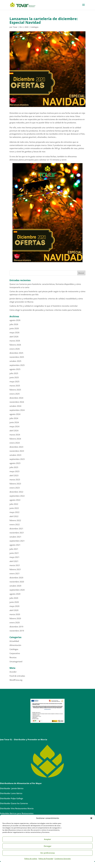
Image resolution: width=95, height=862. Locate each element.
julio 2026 (14, 324)
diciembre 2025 (16, 353)
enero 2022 (15, 524)
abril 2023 (14, 475)
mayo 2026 (14, 332)
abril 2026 (14, 336)
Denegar (47, 846)
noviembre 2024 (17, 402)
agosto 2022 (15, 500)
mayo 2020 (14, 606)
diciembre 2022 (16, 492)
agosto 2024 (15, 414)
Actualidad (14, 641)
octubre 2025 (15, 361)
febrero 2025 (15, 389)
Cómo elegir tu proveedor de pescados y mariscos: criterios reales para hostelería (45, 310)
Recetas (13, 657)
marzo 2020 (15, 614)
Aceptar (47, 839)
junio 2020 (14, 602)
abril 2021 (14, 561)
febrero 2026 (15, 344)
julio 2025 (14, 373)
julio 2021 (14, 549)
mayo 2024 (14, 426)
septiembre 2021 (17, 541)
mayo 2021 (14, 557)
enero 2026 (15, 349)
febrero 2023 (15, 483)
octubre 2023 (15, 455)
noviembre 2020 (17, 581)
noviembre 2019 (17, 630)
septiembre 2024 (17, 410)
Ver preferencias (47, 853)
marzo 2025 (15, 385)
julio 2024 (14, 418)
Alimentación (15, 645)
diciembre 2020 (16, 577)
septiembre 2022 (17, 496)
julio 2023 (14, 467)
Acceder (13, 672)
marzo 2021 (15, 565)
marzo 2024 (15, 434)
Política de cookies (30, 859)
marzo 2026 (15, 340)
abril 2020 (14, 610)
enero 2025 (15, 394)
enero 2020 (15, 622)
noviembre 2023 (17, 451)
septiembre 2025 (17, 365)
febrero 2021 (15, 569)
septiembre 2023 (17, 459)
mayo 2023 (14, 471)
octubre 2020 (15, 585)
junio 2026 (14, 328)
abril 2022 (14, 516)
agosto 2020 (15, 594)
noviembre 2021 (17, 532)
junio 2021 (14, 553)
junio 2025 (14, 377)
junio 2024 (14, 422)
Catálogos (34, 27)
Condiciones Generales (62, 859)
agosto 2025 (15, 369)
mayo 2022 (14, 512)
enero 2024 (15, 443)
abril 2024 (14, 430)
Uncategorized (16, 661)
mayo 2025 (14, 381)
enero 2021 (15, 573)
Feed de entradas (17, 676)
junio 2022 (14, 508)
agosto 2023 (15, 463)
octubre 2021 (15, 536)
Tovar (15, 27)
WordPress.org (16, 680)
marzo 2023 (15, 479)
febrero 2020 (15, 618)
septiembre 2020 (17, 590)
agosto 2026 (15, 320)
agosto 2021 (15, 545)
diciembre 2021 (16, 528)
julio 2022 (14, 504)
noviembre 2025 (17, 357)
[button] (91, 818)
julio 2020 (14, 598)
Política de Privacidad (45, 859)
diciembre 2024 (16, 398)
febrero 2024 (15, 438)
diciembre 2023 (16, 447)
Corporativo (15, 653)
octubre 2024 (15, 406)
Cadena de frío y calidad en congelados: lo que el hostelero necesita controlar (44, 306)
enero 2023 (15, 487)
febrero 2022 (15, 520)
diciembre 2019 (16, 626)
